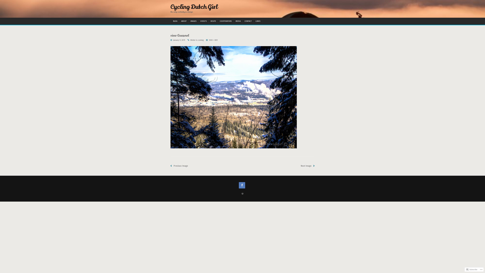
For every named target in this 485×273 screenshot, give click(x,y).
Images (193, 21)
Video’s (203, 21)
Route (213, 21)
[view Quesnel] (234, 97)
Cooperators (226, 21)
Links (258, 21)
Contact (248, 21)
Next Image (306, 166)
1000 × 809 (213, 40)
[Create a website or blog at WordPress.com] (242, 194)
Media (238, 21)
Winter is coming (197, 40)
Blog (175, 21)
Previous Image (180, 166)
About (184, 21)
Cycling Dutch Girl (194, 7)
